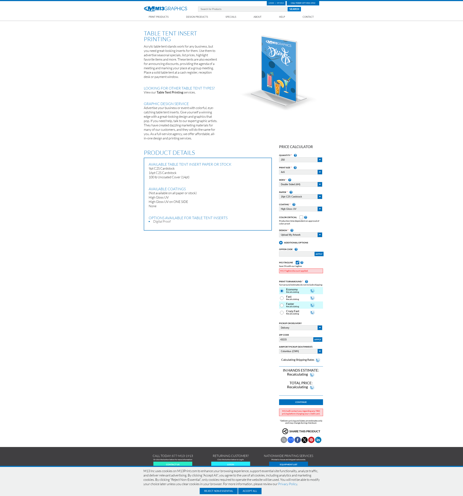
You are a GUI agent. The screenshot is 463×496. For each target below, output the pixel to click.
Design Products (197, 16)
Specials (231, 16)
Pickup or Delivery (290, 323)
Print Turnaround (290, 281)
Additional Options (296, 243)
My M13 (280, 3)
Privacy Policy (287, 484)
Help (282, 16)
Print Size (284, 168)
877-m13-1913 (182, 456)
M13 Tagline (286, 262)
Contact (308, 16)
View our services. (170, 92)
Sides (282, 180)
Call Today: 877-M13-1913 (303, 3)
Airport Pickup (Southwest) (296, 347)
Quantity (284, 155)
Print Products (159, 16)
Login (271, 3)
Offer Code (286, 249)
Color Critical (288, 217)
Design (283, 230)
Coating (284, 204)
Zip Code (284, 335)
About (258, 16)
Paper (282, 192)
